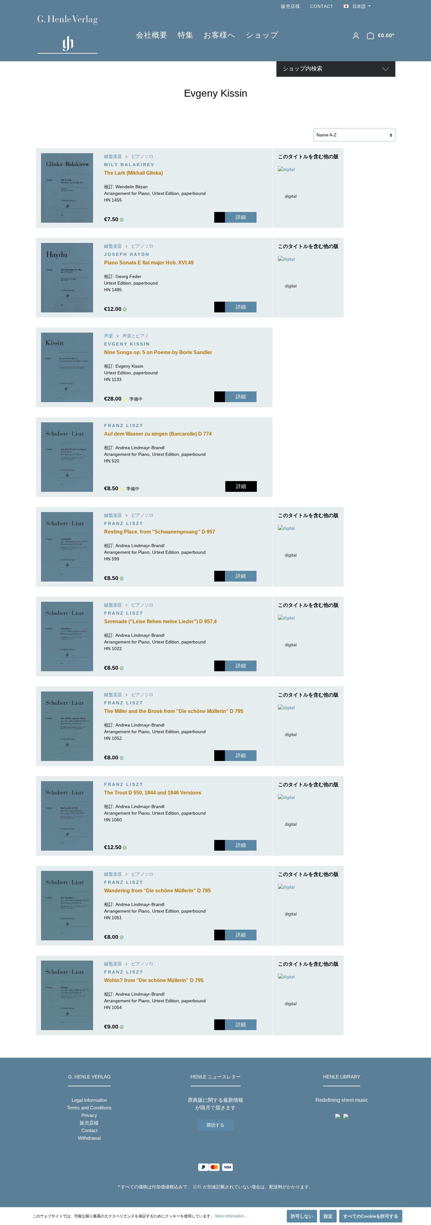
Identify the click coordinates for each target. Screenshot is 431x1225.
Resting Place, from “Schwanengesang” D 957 (159, 531)
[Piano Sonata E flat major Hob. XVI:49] (67, 277)
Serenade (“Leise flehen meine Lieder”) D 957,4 (160, 621)
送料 (197, 1186)
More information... (231, 1216)
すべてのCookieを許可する (370, 1216)
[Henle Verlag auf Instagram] (391, 6)
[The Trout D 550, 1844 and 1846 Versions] (67, 816)
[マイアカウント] (356, 36)
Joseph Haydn (127, 254)
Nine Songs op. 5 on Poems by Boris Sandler (158, 352)
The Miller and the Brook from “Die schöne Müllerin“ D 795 (173, 711)
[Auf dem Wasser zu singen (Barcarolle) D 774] (67, 457)
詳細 (241, 217)
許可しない (302, 1216)
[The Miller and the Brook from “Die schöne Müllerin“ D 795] (67, 726)
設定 (328, 1216)
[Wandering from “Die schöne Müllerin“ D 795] (67, 905)
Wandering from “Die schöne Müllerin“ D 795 (157, 890)
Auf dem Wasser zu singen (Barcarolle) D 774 (158, 434)
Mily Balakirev (129, 164)
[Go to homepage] (77, 34)
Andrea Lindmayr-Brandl (139, 447)
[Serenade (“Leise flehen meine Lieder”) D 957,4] (67, 636)
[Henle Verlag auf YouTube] (383, 6)
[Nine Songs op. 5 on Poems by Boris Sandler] (67, 367)
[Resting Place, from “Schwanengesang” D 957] (67, 547)
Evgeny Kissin (127, 344)
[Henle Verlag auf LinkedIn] (220, 1198)
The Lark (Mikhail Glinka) (133, 173)
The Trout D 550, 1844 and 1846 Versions (152, 792)
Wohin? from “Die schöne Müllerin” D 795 (154, 980)
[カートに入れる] (219, 217)
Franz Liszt (124, 425)
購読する (215, 1124)
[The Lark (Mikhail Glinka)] (67, 188)
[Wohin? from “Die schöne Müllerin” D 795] (67, 995)
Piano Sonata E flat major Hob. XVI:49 (149, 262)
